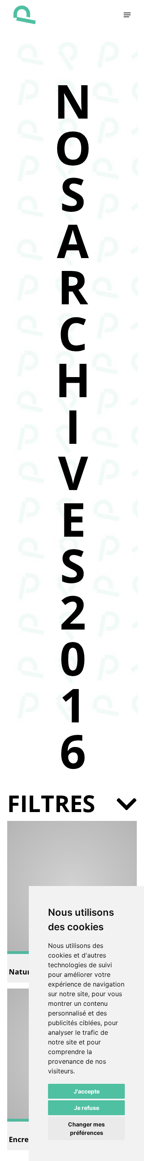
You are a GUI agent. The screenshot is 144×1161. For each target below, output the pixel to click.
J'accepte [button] (87, 1091)
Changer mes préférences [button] (86, 1128)
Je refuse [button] (86, 1107)
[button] (127, 15)
